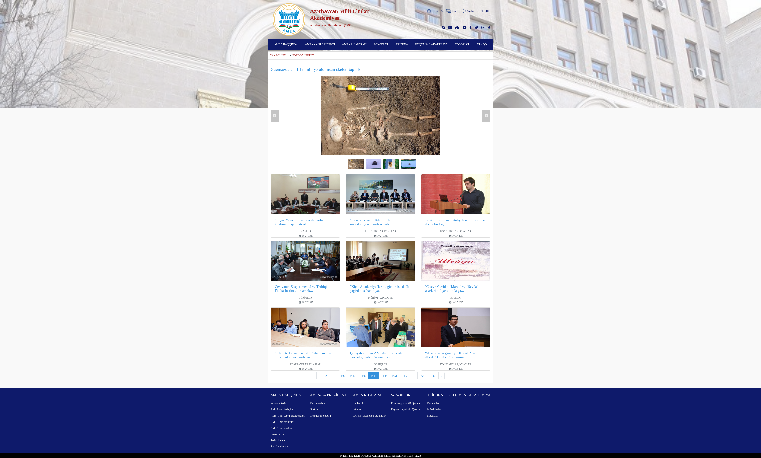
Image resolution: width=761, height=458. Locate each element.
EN (480, 11)
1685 (422, 375)
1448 (363, 375)
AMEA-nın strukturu (282, 421)
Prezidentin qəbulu (320, 415)
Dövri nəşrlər (278, 434)
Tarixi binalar (278, 440)
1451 (394, 375)
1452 (405, 375)
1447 (352, 375)
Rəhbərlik (358, 403)
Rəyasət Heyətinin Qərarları (406, 409)
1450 (384, 375)
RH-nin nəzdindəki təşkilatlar (369, 415)
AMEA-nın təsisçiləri (282, 409)
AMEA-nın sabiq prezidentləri (288, 415)
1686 (433, 375)
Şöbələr (357, 409)
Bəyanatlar (433, 403)
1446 (342, 375)
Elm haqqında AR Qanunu (406, 403)
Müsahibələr (434, 409)
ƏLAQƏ (482, 44)
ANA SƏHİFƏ (277, 55)
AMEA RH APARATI (354, 44)
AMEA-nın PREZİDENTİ (320, 44)
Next (486, 116)
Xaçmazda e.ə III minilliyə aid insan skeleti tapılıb (315, 69)
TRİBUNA (402, 44)
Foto (455, 11)
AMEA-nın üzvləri (281, 427)
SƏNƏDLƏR (381, 44)
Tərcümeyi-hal (318, 403)
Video (471, 11)
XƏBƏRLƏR (462, 44)
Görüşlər (314, 409)
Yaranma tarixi (279, 403)
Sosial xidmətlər (280, 446)
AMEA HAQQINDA (286, 44)
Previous (275, 116)
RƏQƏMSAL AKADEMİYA (431, 44)
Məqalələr (432, 415)
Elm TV (437, 11)
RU (488, 11)
